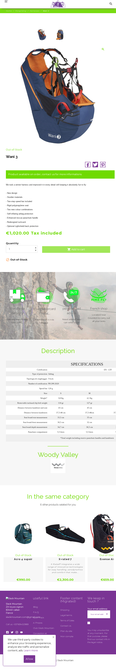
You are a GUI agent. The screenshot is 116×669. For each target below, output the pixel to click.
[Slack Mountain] (58, 4)
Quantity (12, 243)
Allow (29, 659)
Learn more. (31, 650)
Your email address (97, 608)
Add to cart (76, 249)
